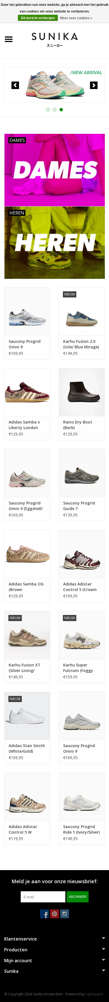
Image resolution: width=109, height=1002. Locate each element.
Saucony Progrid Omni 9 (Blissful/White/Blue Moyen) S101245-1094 (27, 344)
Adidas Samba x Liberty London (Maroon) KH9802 (25, 424)
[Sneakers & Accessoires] (63, 38)
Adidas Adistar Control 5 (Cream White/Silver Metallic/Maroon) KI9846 (80, 586)
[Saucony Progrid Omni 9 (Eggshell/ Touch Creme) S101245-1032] (27, 473)
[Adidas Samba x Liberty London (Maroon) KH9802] (27, 392)
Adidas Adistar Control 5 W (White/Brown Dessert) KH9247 (24, 829)
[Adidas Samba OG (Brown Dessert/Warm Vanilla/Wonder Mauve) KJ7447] (27, 554)
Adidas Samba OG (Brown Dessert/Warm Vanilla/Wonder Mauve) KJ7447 (26, 586)
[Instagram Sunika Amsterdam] (64, 913)
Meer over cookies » (76, 18)
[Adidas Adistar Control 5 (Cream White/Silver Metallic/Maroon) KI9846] (82, 554)
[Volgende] (94, 85)
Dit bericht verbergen (38, 18)
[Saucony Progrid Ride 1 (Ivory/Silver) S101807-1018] (82, 796)
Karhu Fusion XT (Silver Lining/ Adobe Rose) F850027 (25, 667)
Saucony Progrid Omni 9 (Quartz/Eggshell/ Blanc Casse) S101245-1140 (80, 748)
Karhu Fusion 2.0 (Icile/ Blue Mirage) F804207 (81, 344)
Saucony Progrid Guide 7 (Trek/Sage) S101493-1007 (79, 505)
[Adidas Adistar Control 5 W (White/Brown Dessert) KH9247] (27, 796)
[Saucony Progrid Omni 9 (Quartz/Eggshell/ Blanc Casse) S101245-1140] (82, 716)
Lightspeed (94, 994)
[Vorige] (15, 85)
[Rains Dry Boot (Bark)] (82, 392)
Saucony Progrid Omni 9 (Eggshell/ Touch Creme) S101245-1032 (26, 505)
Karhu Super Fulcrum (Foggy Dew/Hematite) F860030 (78, 667)
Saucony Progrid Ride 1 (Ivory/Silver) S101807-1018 (81, 829)
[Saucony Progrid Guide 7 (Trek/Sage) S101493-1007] (82, 473)
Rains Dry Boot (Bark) (77, 424)
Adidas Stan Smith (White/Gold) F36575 (27, 748)
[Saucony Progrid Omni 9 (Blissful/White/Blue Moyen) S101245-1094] (27, 311)
